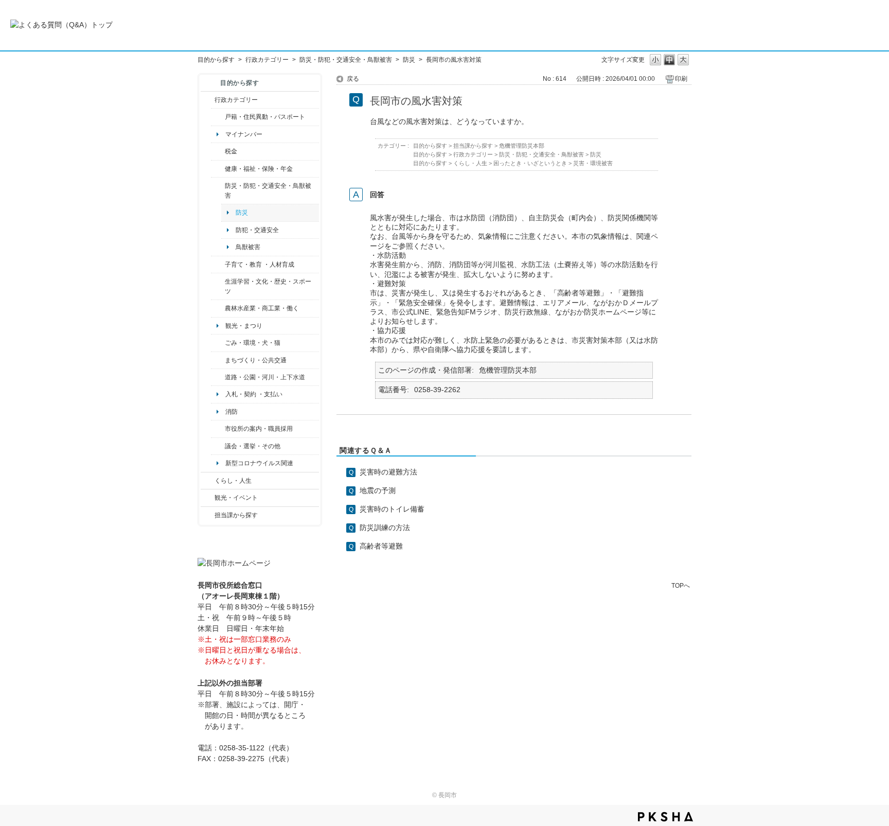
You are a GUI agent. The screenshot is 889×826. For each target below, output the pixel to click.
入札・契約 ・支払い (253, 394)
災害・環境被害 (593, 163)
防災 (409, 59)
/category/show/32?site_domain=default (218, 428)
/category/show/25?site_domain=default (218, 190)
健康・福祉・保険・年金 (259, 168)
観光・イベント (236, 497)
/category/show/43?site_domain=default (218, 286)
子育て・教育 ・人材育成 (259, 264)
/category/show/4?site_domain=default (218, 168)
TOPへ (680, 585)
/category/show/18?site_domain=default (207, 497)
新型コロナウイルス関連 (259, 463)
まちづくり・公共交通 (256, 360)
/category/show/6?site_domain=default (218, 360)
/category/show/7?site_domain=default (218, 116)
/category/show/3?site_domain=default (207, 99)
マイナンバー (243, 134)
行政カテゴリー (267, 59)
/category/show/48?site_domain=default (218, 264)
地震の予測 (378, 490)
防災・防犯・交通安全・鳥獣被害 (345, 59)
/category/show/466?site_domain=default (218, 446)
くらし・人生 (233, 480)
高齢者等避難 (381, 546)
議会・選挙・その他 (252, 446)
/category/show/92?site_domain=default (218, 151)
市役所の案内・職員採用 (259, 428)
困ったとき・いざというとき (530, 163)
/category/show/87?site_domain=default (218, 377)
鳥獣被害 (248, 247)
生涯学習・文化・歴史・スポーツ (268, 286)
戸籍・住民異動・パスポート (265, 116)
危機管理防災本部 (521, 146)
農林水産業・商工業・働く (262, 308)
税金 (231, 151)
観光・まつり (243, 325)
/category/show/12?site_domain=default (207, 480)
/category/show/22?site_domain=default (218, 342)
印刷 (681, 78)
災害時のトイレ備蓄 (392, 509)
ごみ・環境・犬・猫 (252, 342)
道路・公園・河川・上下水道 (265, 377)
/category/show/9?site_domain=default (207, 515)
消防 (231, 411)
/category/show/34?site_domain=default (218, 308)
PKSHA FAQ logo (665, 816)
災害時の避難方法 (388, 472)
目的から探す (216, 59)
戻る (353, 78)
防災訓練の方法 (385, 527)
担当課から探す (236, 515)
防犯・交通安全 (257, 230)
